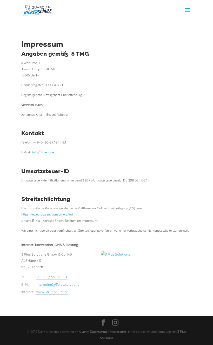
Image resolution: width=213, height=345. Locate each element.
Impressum (118, 331)
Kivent (83, 331)
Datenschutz (99, 331)
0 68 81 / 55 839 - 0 (51, 276)
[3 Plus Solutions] (120, 258)
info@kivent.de (43, 152)
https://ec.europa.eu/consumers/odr (47, 214)
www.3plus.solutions (52, 291)
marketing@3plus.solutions (57, 284)
